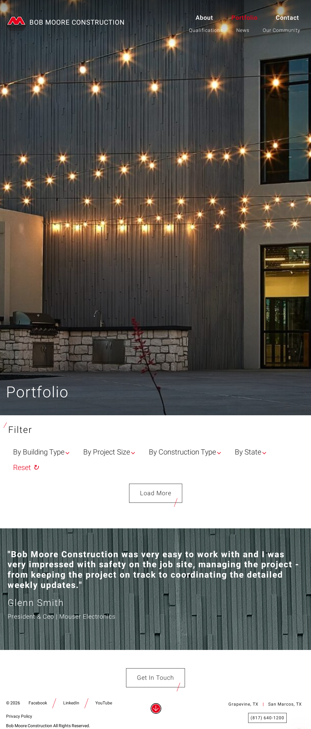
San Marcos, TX (285, 704)
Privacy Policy (19, 716)
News (242, 30)
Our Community (281, 30)
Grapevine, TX (243, 704)
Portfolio (244, 17)
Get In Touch (155, 677)
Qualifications (206, 30)
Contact (287, 17)
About (204, 17)
